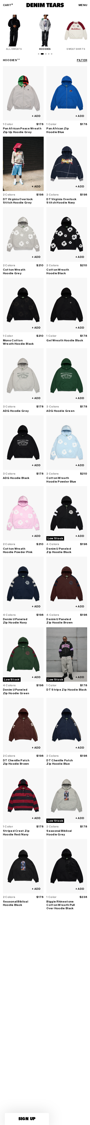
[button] (27, 1119)
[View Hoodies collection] (42, 54)
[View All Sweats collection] (38, 54)
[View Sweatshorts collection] (48, 54)
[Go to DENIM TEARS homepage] (45, 5)
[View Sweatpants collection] (51, 54)
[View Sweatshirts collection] (46, 54)
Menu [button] (82, 5)
